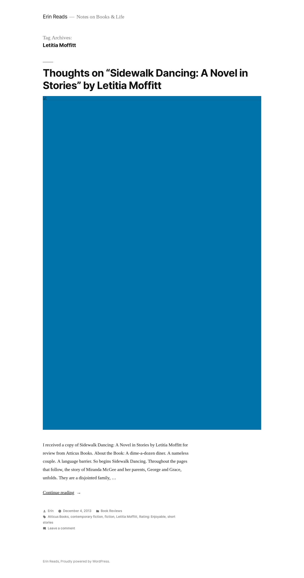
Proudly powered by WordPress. (85, 561)
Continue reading (62, 492)
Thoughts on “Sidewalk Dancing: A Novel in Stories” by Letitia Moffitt (145, 79)
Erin (51, 511)
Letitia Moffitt (126, 517)
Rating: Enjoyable (152, 517)
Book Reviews (111, 511)
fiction (109, 517)
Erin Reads (55, 16)
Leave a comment (61, 528)
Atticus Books (58, 517)
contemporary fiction (87, 517)
